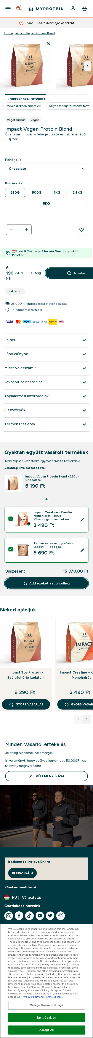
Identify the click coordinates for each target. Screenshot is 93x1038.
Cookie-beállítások (21, 887)
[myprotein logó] (46, 8)
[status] (19, 230)
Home (8, 33)
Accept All (46, 1030)
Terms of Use (53, 996)
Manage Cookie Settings (46, 1005)
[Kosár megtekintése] (84, 8)
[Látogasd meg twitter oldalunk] (50, 915)
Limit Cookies (46, 1017)
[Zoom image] (48, 43)
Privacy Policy (30, 996)
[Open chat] (60, 915)
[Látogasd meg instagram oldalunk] (8, 915)
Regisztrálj (22, 873)
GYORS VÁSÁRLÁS (29, 704)
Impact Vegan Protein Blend (35, 33)
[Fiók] (73, 9)
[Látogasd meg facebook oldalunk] (19, 915)
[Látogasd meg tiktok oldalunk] (29, 915)
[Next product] (87, 719)
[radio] (15, 192)
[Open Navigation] (8, 8)
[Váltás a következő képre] (87, 66)
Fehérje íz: (13, 160)
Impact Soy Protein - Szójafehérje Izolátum (26, 675)
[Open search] (19, 8)
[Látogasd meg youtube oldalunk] (39, 915)
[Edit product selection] (82, 519)
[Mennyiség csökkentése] (11, 230)
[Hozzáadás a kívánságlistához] (81, 230)
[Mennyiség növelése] (26, 230)
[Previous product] (78, 719)
